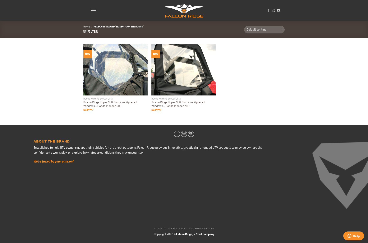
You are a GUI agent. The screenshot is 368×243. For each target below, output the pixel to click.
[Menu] (93, 10)
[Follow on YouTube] (278, 10)
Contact (159, 228)
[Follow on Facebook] (268, 10)
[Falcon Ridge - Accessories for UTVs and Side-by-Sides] (184, 10)
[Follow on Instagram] (273, 10)
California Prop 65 (201, 228)
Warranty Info (177, 228)
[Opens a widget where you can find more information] (353, 236)
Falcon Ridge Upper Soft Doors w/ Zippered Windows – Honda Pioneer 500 (110, 104)
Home (86, 26)
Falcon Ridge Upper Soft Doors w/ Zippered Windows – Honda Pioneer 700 (178, 104)
